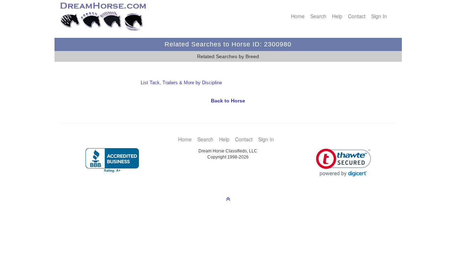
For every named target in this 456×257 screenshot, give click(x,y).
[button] (343, 162)
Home (298, 16)
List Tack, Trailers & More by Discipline (181, 82)
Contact (357, 16)
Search (318, 16)
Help (337, 16)
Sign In (379, 16)
